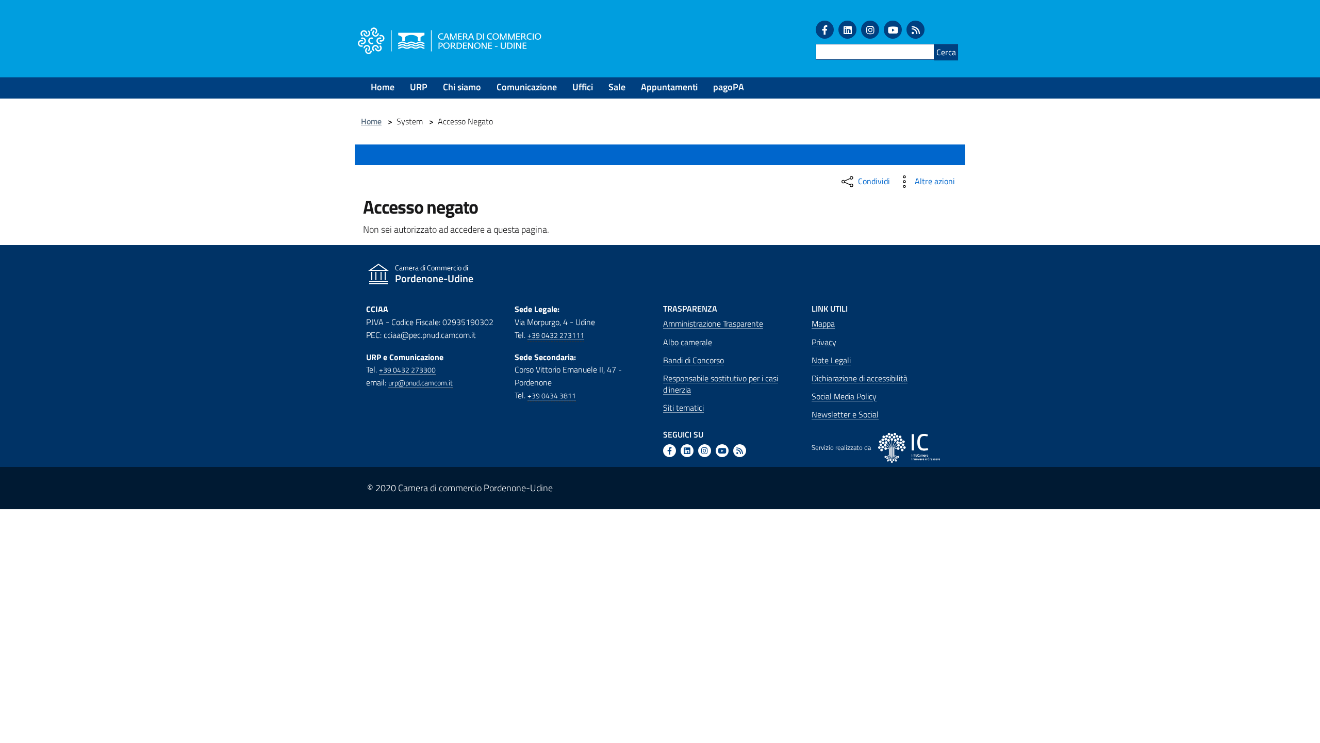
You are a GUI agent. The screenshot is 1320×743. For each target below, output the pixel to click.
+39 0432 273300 (407, 370)
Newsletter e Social (845, 414)
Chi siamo (462, 87)
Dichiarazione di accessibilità (860, 378)
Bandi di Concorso (693, 360)
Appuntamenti (669, 87)
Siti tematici (683, 407)
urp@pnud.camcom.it (420, 383)
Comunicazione (527, 87)
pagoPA (728, 87)
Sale (616, 87)
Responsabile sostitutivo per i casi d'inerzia (720, 384)
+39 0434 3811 (551, 395)
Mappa (823, 323)
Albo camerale (687, 342)
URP (418, 87)
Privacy (824, 342)
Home (382, 87)
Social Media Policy (844, 396)
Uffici (582, 87)
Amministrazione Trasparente (713, 323)
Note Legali (831, 360)
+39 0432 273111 (555, 335)
